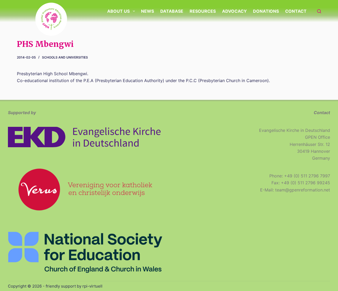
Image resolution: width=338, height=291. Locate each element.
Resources (203, 11)
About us (118, 11)
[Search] (319, 11)
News (147, 11)
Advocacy (234, 11)
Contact (296, 11)
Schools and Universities (65, 57)
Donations (266, 11)
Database (171, 11)
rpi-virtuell (92, 286)
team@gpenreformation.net (302, 189)
